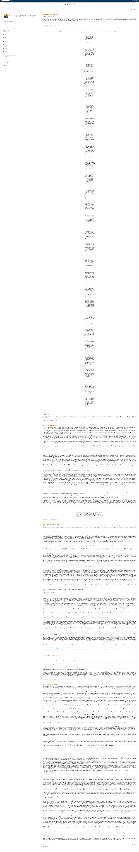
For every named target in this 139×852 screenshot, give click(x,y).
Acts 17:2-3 (125, 489)
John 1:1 (129, 765)
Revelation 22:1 (47, 784)
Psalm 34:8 (58, 812)
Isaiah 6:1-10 (108, 816)
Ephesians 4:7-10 (61, 819)
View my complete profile (8, 21)
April (6, 65)
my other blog (58, 20)
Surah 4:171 (129, 766)
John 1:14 (64, 766)
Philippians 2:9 (71, 708)
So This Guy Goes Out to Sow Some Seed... (52, 596)
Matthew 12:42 (59, 717)
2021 (5, 38)
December (6, 53)
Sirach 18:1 (91, 747)
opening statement (123, 734)
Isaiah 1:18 (71, 486)
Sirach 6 (63, 718)
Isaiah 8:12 (96, 812)
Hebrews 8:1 (117, 782)
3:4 (121, 741)
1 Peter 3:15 (58, 500)
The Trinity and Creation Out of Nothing (51, 524)
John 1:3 (63, 701)
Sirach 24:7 (45, 718)
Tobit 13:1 (72, 747)
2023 (5, 35)
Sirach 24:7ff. (92, 767)
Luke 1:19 (69, 745)
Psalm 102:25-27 (64, 817)
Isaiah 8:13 (58, 813)
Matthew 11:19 (119, 716)
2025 (5, 33)
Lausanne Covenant (46, 428)
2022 (5, 37)
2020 (5, 40)
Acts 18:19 (68, 492)
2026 (5, 31)
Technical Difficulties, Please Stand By (51, 14)
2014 (5, 48)
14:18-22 (114, 744)
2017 (5, 44)
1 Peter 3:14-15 (88, 812)
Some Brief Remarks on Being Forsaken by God (52, 655)
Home (89, 844)
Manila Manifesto (69, 428)
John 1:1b (49, 827)
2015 (5, 47)
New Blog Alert (46, 414)
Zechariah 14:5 (87, 816)
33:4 (117, 741)
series (64, 418)
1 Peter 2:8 (128, 813)
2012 (5, 49)
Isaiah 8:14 (95, 813)
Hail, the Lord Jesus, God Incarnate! (50, 684)
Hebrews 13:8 (124, 705)
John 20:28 (61, 832)
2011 (5, 51)
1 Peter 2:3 (129, 811)
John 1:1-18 (91, 765)
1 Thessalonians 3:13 (95, 815)
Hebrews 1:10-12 (113, 817)
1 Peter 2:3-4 (75, 811)
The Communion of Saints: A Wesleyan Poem (52, 27)
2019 (5, 41)
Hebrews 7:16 (118, 705)
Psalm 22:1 (45, 658)
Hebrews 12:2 (50, 783)
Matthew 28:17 (65, 806)
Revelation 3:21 (117, 784)
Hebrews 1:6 (106, 709)
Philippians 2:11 (133, 800)
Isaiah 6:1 (109, 744)
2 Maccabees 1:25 (130, 747)
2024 (5, 34)
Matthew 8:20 (119, 717)
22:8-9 (72, 753)
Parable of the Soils (67, 495)
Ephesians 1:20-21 (64, 704)
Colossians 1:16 (48, 778)
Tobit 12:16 (62, 753)
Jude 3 (104, 504)
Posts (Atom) (49, 846)
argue (44, 476)
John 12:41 (56, 817)
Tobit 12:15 (63, 745)
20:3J (119, 744)
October (6, 61)
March (6, 66)
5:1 (83, 747)
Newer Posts (45, 844)
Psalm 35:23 (66, 838)
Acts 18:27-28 (84, 493)
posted (48, 16)
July (6, 63)
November (6, 59)
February (6, 68)
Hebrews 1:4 (97, 799)
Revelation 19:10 (66, 753)
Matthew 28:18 (71, 785)
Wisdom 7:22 (103, 757)
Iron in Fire (69, 4)
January (6, 69)
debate (57, 734)
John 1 (82, 835)
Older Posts (134, 844)
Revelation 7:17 (94, 784)
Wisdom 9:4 (73, 758)
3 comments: (54, 592)
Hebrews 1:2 (132, 700)
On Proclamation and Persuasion (49, 425)
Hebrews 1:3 (103, 704)
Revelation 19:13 (78, 766)
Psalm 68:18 (101, 818)
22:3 (51, 784)
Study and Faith (52, 16)
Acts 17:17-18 (106, 490)
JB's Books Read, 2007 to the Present (8, 27)
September (7, 62)
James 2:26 (71, 483)
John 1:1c (64, 827)
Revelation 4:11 (110, 838)
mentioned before (49, 665)
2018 (5, 42)
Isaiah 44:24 (127, 740)
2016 (5, 45)
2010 (5, 52)
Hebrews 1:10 (121, 701)
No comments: (55, 410)
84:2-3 (77, 758)
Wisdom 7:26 (45, 774)
